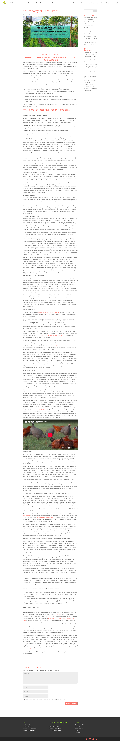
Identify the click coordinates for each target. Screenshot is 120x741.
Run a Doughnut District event (28, 724)
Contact (113, 3)
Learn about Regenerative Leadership (30, 728)
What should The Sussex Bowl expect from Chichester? (90, 32)
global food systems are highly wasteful (48, 312)
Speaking (91, 3)
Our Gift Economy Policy (79, 724)
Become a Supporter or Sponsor (29, 730)
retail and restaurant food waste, (60, 346)
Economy (44, 14)
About (35, 3)
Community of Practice (79, 3)
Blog (107, 3)
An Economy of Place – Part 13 (90, 59)
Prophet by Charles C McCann (31, 649)
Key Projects (53, 3)
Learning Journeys (65, 3)
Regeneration (99, 3)
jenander (26, 14)
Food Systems (50, 14)
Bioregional (38, 14)
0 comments (57, 14)
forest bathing (58, 614)
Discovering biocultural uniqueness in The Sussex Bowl (90, 38)
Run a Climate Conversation (28, 726)
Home (30, 3)
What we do (43, 3)
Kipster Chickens (41, 410)
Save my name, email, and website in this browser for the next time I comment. (45, 699)
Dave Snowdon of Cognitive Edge (44, 517)
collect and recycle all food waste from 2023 (51, 335)
